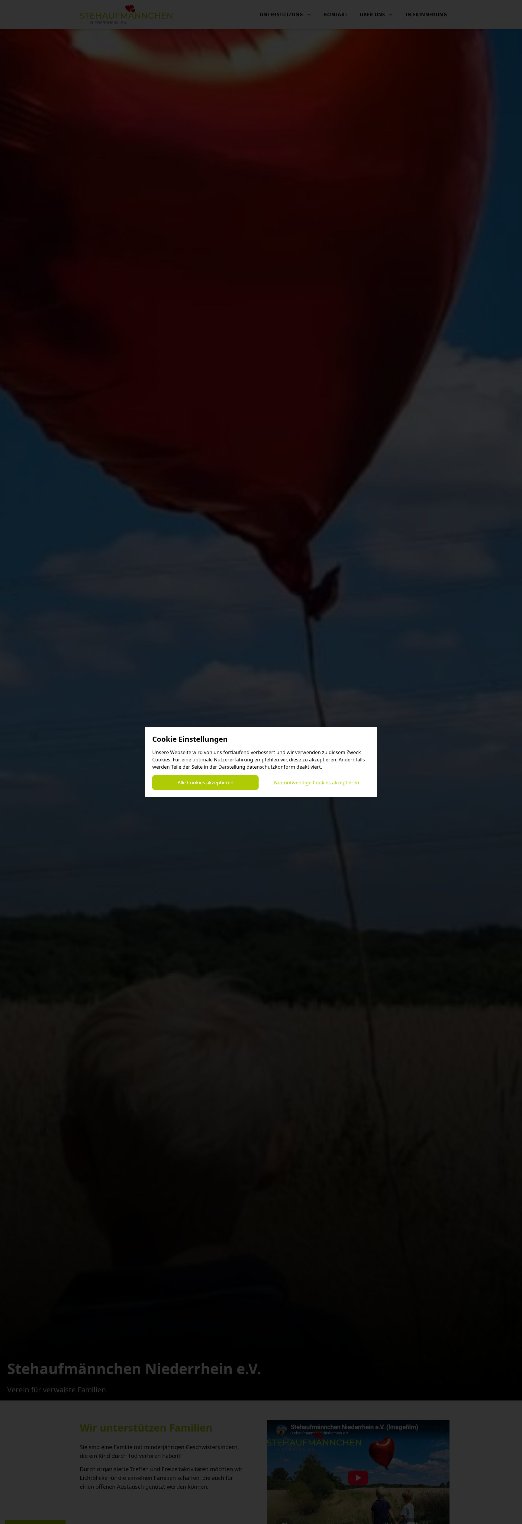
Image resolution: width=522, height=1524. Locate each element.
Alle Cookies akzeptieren (206, 782)
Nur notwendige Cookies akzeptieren (316, 782)
